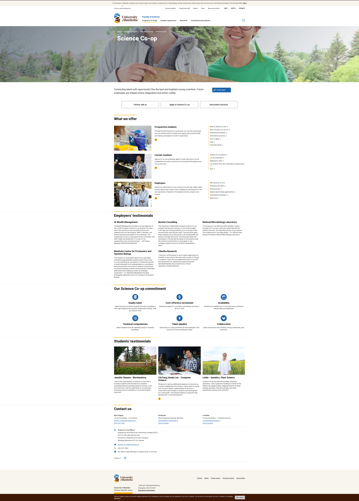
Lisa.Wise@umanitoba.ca (211, 421)
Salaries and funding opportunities (222, 192)
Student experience (168, 20)
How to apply (214, 139)
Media (206, 478)
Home (119, 31)
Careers (199, 478)
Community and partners (200, 20)
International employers (218, 195)
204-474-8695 (208, 423)
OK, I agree (240, 497)
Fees (211, 142)
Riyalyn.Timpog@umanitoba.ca (125, 421)
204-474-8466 (163, 423)
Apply (233, 8)
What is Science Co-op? (218, 127)
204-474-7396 (119, 423)
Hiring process (215, 189)
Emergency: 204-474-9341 (147, 488)
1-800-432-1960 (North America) (149, 485)
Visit (226, 8)
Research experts (228, 478)
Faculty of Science (151, 17)
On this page (221, 90)
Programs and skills (217, 186)
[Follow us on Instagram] (125, 457)
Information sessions (217, 136)
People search (215, 478)
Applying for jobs (216, 161)
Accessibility (240, 478)
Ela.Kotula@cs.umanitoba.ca (168, 421)
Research (183, 20)
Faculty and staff (184, 8)
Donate (242, 8)
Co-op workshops (216, 158)
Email (203, 8)
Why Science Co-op (216, 183)
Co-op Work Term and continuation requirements (227, 164)
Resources (213, 198)
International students (217, 133)
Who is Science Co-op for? (219, 130)
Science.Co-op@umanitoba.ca (128, 445)
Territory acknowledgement (122, 8)
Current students (170, 8)
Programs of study (149, 20)
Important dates (215, 145)
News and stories (214, 8)
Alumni (195, 8)
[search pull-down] (243, 20)
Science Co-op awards (218, 155)
